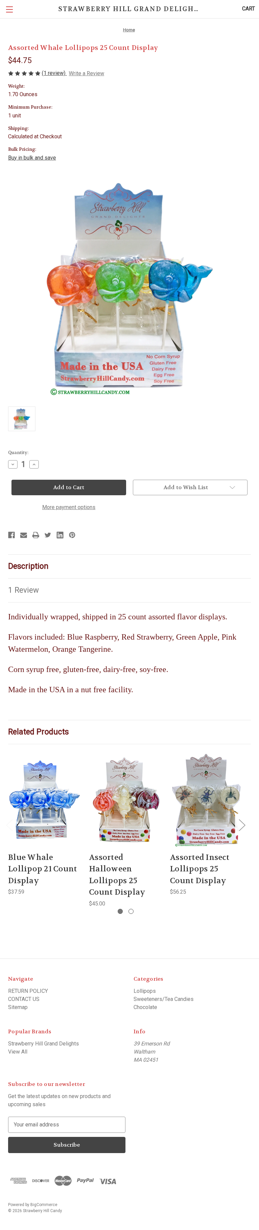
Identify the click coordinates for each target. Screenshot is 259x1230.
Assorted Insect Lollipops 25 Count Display (199, 869)
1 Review (23, 590)
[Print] (35, 535)
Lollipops (145, 991)
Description (28, 566)
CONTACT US (23, 999)
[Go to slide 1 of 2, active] (120, 911)
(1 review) (54, 73)
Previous (9, 825)
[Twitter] (48, 535)
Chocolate (145, 1007)
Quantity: (18, 452)
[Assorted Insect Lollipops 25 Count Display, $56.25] (206, 800)
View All (17, 1052)
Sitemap (18, 1007)
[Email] (23, 535)
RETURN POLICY (28, 991)
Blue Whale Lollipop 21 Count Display (42, 869)
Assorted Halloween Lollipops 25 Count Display (117, 874)
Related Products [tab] (38, 731)
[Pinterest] (72, 535)
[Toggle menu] (9, 9)
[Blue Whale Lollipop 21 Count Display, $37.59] (44, 800)
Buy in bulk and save (32, 158)
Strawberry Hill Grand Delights (43, 1043)
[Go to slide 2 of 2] (131, 911)
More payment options (68, 507)
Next (242, 825)
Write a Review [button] (86, 73)
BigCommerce (43, 1204)
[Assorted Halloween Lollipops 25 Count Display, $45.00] (125, 800)
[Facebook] (11, 535)
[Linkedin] (60, 535)
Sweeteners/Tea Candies (164, 999)
